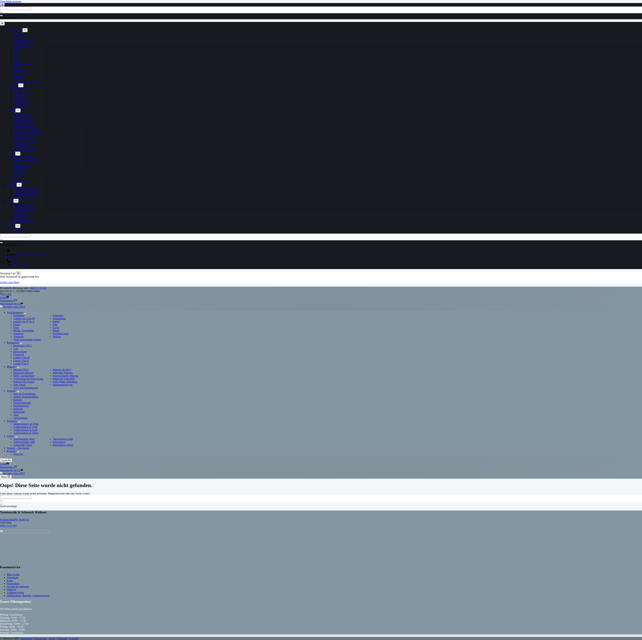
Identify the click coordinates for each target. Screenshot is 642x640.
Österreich (58, 315)
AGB (52, 638)
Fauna (16, 324)
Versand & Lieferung (18, 586)
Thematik (18, 336)
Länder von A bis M (24, 318)
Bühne (56, 321)
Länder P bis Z (21, 363)
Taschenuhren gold (63, 439)
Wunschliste (13, 583)
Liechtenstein (20, 417)
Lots (15, 348)
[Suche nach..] (1, 504)
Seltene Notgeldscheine (25, 396)
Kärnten (17, 399)
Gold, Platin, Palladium (65, 381)
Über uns (18, 454)
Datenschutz (40, 638)
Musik (56, 330)
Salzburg (18, 408)
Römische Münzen (23, 372)
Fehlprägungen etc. (63, 384)
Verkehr (57, 336)
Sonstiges (18, 333)
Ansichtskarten (14, 312)
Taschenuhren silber (23, 439)
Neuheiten (18, 315)
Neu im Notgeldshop (24, 393)
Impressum (27, 638)
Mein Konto (13, 574)
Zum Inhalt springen (10, 1)
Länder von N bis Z (23, 321)
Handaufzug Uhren (63, 445)
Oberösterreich (21, 405)
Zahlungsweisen (15, 592)
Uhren (10, 436)
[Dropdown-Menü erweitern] (25, 313)
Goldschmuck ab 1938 (25, 426)
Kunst (56, 327)
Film (55, 324)
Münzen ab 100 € (62, 369)
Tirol (15, 414)
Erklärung (62, 638)
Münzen (11, 366)
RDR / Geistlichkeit (23, 375)
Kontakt (11, 451)
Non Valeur (19, 384)
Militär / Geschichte (23, 330)
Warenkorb (12, 577)
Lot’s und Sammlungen (25, 387)
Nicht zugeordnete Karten (27, 339)
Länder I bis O (21, 360)
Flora (16, 327)
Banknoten (12, 342)
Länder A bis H (21, 357)
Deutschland (59, 318)
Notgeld (11, 390)
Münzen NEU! (21, 369)
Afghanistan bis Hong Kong (28, 378)
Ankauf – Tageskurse (18, 448)
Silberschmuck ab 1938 (25, 423)
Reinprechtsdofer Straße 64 (14, 519)
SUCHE (7, 294)
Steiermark (19, 411)
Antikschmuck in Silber (25, 433)
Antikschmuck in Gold (25, 430)
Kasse (10, 580)
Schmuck (12, 420)
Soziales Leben (61, 333)
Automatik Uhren (22, 445)
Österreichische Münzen (65, 375)
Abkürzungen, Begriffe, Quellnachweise (28, 595)
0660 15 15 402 (38, 288)
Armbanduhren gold (24, 442)
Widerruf (11, 589)
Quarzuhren (59, 442)
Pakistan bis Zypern (23, 381)
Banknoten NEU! (22, 345)
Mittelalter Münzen (63, 372)
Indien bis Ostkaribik (64, 378)
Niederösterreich (22, 402)
